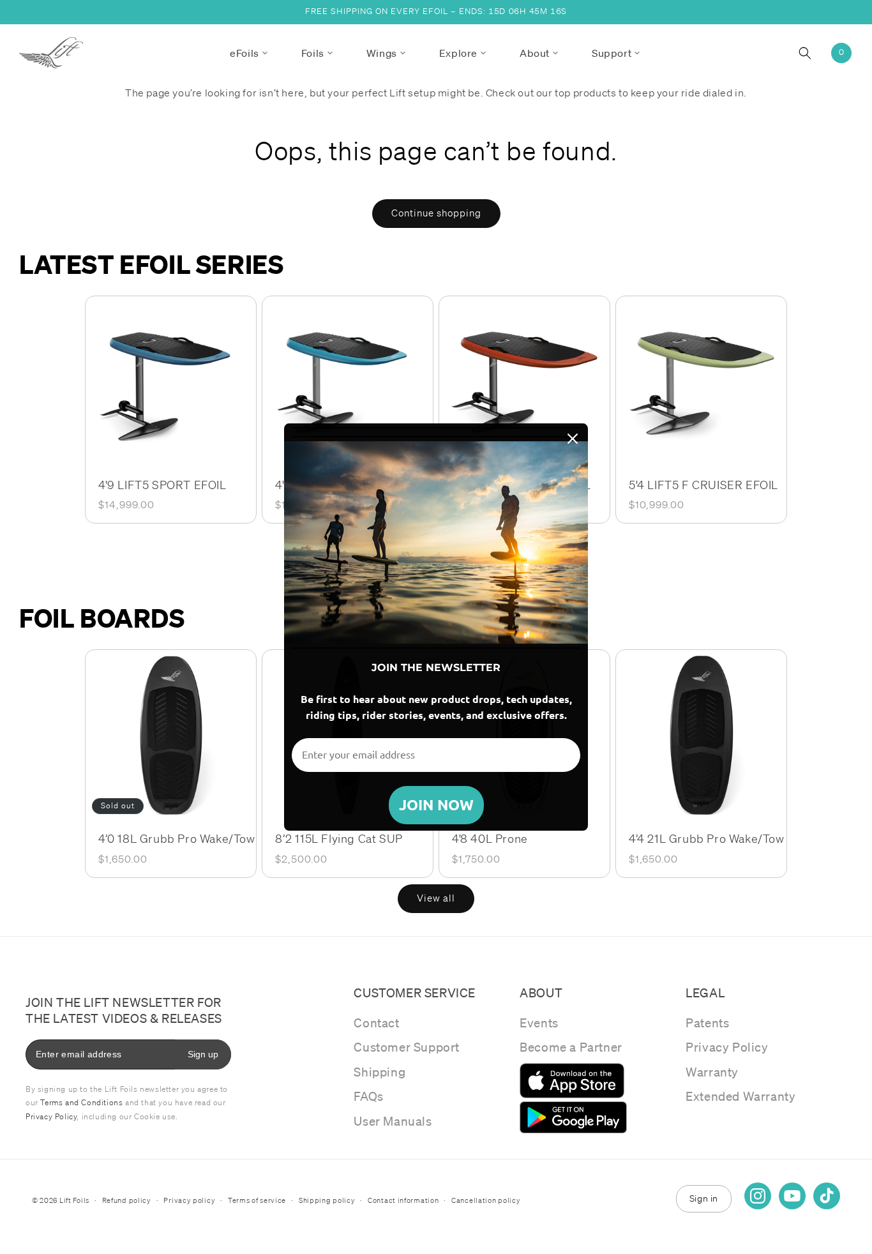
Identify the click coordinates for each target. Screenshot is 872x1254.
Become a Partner (571, 1047)
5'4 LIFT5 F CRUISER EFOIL (703, 485)
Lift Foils (74, 1200)
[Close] (572, 438)
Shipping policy (327, 1200)
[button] (249, 53)
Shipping (379, 1072)
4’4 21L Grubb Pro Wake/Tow (707, 838)
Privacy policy (189, 1200)
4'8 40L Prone (490, 838)
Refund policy (126, 1200)
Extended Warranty (740, 1096)
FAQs (368, 1096)
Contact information (403, 1200)
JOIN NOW (436, 805)
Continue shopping (436, 213)
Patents (707, 1023)
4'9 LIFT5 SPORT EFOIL (162, 485)
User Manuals (393, 1121)
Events (539, 1023)
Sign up (203, 1054)
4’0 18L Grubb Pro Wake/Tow (176, 838)
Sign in (703, 1198)
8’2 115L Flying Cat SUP (339, 838)
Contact (376, 1023)
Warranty (712, 1072)
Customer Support (407, 1047)
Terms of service (257, 1200)
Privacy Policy (727, 1047)
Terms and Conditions (81, 1102)
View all (436, 898)
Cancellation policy (485, 1200)
